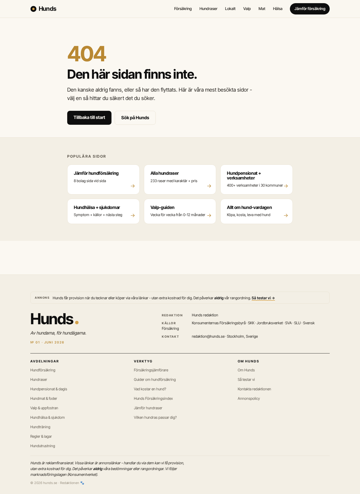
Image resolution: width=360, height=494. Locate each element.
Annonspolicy (249, 398)
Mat (262, 8)
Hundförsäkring (42, 370)
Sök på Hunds (135, 117)
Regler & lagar (41, 436)
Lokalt (230, 8)
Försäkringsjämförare (151, 370)
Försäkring (183, 8)
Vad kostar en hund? (150, 389)
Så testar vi (246, 379)
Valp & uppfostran (44, 408)
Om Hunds (246, 370)
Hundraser (208, 8)
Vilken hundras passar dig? (155, 417)
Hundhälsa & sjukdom (47, 417)
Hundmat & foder (43, 398)
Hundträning (40, 427)
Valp (247, 8)
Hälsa (278, 8)
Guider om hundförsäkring (155, 379)
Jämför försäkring (309, 8)
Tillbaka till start (89, 117)
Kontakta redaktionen (254, 389)
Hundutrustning (42, 445)
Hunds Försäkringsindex (153, 398)
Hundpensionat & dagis (48, 389)
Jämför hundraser (148, 408)
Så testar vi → (263, 298)
